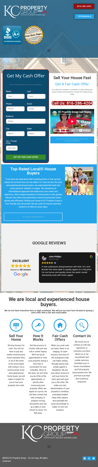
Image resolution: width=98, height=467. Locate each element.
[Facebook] (85, 458)
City (7, 129)
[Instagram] (89, 458)
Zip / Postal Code (11, 142)
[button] (49, 50)
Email (29, 104)
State (29, 129)
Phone (9, 104)
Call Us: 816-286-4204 (72, 103)
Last (29, 91)
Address (10, 116)
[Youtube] (93, 458)
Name (9, 91)
